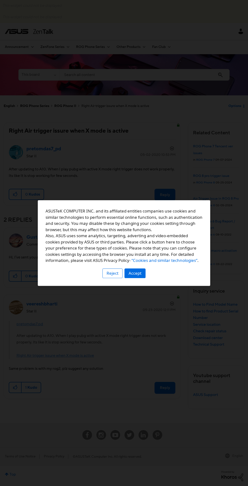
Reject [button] (112, 273)
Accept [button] (135, 273)
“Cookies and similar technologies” (164, 260)
